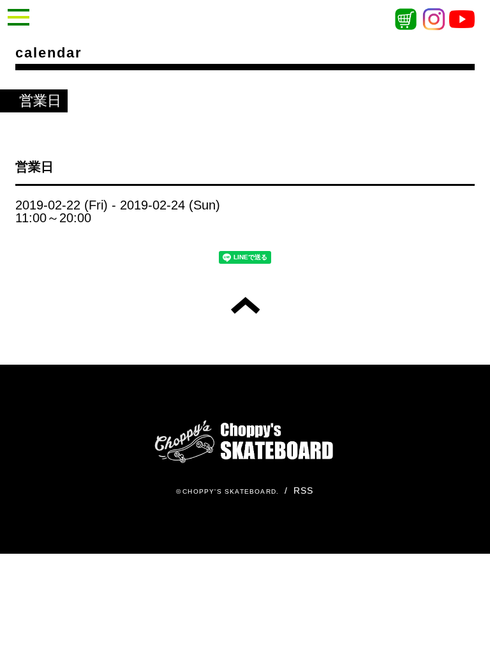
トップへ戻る (245, 305)
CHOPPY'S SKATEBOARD (229, 491)
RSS (303, 490)
